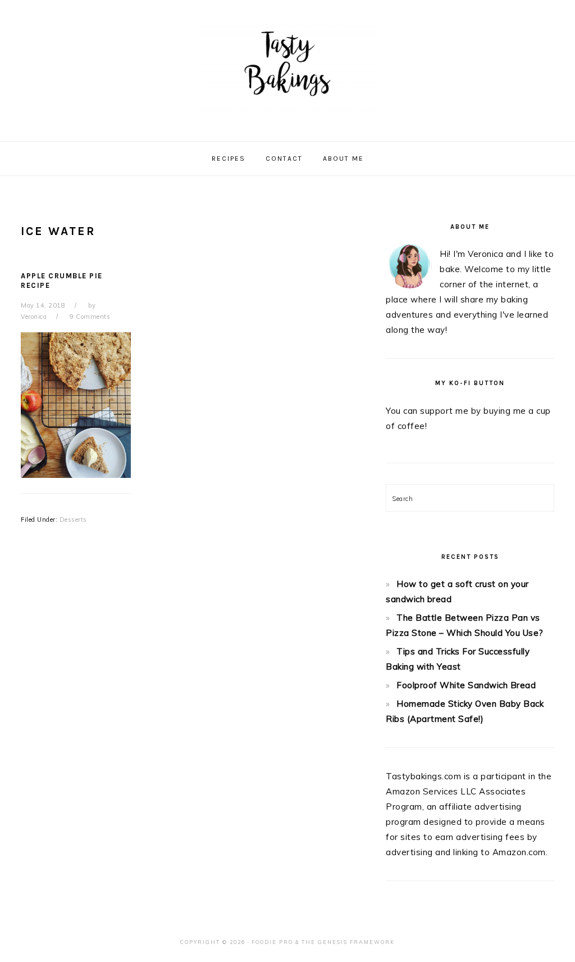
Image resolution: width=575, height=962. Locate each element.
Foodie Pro (272, 942)
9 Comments (90, 316)
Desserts (73, 519)
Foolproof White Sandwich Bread (466, 685)
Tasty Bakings (287, 67)
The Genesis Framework (348, 942)
